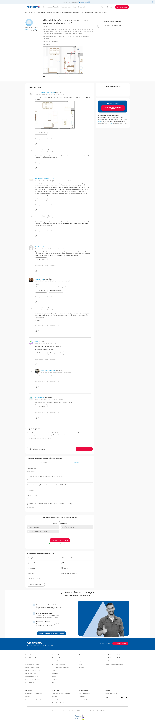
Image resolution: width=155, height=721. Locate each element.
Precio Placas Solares (30, 673)
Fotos (80, 664)
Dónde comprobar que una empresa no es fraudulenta (45, 476)
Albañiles (54, 682)
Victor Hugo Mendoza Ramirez (45, 92)
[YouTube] (121, 697)
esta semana (43, 462)
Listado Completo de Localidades (114, 664)
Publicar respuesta (84, 449)
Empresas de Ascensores (58, 657)
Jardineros (55, 673)
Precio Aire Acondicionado (32, 670)
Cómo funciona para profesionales (61, 693)
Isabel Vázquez (39, 397)
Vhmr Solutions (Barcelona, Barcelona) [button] (46, 94)
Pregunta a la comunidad (112, 26)
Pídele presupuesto (56, 290)
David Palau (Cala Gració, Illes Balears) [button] (46, 249)
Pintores (54, 676)
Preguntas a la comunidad (37, 12)
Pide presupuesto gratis (60, 540)
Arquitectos (55, 686)
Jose (36, 341)
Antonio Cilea (39, 279)
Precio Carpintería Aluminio (32, 679)
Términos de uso (54, 711)
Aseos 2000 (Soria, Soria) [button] (42, 343)
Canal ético (82, 696)
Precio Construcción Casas (32, 667)
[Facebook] (111, 697)
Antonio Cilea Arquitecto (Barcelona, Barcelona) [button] (49, 281)
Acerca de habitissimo (84, 693)
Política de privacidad (68, 711)
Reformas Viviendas (53, 12)
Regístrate (28, 696)
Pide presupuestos (122, 7)
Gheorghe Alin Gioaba (48, 370)
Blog (80, 657)
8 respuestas (30, 499)
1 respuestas (30, 507)
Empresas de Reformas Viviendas (60, 667)
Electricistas (55, 679)
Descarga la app (56, 699)
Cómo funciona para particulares (33, 693)
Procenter (81, 667)
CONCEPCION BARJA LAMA (44, 179)
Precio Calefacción (30, 682)
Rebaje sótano (32, 468)
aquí (99, 121)
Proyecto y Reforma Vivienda (38, 531)
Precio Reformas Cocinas (31, 676)
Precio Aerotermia (30, 661)
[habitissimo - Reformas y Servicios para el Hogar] (33, 7)
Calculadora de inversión (58, 702)
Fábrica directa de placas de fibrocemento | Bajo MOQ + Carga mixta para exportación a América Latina (59, 486)
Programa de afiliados (84, 699)
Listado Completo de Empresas (114, 661)
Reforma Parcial (34, 527)
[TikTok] (126, 697)
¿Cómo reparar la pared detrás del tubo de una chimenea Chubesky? (50, 504)
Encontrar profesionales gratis (113, 108)
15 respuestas (31, 480)
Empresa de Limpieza (57, 661)
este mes (76, 462)
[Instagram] (107, 697)
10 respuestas (47, 77)
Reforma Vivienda (69, 527)
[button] (29, 22)
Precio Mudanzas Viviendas (32, 664)
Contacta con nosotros (111, 693)
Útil (38, 144)
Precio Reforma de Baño (31, 657)
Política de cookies (82, 711)
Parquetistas (55, 670)
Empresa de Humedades (58, 664)
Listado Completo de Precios (113, 654)
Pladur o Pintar (32, 495)
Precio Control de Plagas (31, 686)
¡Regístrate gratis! (84, 2)
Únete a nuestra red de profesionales (51, 633)
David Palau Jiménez (42, 247)
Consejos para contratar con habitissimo (35, 699)
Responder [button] (42, 132)
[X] (116, 697)
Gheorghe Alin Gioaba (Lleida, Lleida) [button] (52, 372)
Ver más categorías (36, 584)
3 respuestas (30, 490)
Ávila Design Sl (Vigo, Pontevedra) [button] (45, 399)
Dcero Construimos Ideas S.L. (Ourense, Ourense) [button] (49, 181)
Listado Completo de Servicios (114, 657)
